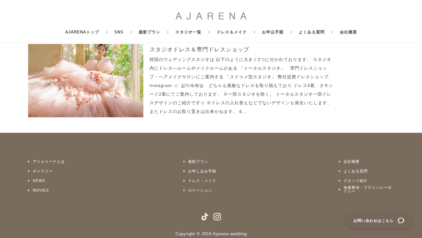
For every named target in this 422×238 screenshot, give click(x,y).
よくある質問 (312, 32)
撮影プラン (149, 32)
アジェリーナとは (49, 161)
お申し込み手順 (202, 171)
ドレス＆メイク (232, 32)
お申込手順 (273, 32)
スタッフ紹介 (356, 181)
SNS (119, 32)
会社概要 (348, 32)
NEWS (39, 181)
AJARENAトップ (82, 32)
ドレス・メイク (202, 181)
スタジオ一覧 (188, 32)
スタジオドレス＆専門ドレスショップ (199, 49)
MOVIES (41, 190)
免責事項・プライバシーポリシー (368, 189)
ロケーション (200, 190)
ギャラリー (43, 171)
